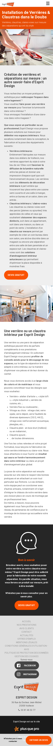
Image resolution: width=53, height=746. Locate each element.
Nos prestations (26, 624)
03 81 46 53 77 (27, 710)
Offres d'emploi (26, 638)
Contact (26, 631)
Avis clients (26, 628)
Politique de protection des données (26, 652)
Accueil (26, 621)
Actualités (26, 635)
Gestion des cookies (26, 656)
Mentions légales (26, 642)
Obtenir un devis (38, 740)
